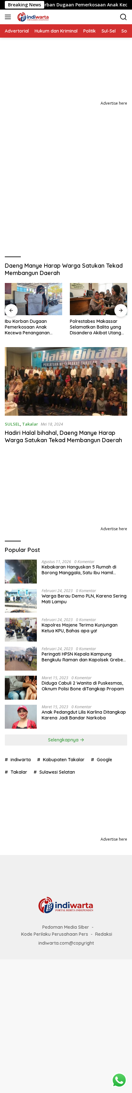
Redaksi (103, 934)
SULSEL (12, 424)
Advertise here (114, 103)
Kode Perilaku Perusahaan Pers (54, 934)
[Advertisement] (66, 175)
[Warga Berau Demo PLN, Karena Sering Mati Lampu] (21, 601)
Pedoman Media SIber (65, 927)
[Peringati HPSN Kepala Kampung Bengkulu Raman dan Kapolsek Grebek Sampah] (21, 659)
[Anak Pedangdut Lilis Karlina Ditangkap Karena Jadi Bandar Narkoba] (21, 717)
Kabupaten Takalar (64, 759)
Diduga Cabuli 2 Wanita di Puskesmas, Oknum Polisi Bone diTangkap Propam (83, 686)
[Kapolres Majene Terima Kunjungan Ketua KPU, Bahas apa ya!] (21, 630)
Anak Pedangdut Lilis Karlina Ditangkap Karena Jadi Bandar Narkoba (84, 715)
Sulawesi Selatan (57, 772)
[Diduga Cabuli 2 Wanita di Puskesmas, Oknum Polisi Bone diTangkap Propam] (21, 688)
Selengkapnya (64, 740)
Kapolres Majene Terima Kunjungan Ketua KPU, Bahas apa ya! (80, 628)
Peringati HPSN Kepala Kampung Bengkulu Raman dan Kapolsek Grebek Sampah (84, 657)
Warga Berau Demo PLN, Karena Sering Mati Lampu (84, 599)
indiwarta (21, 759)
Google (104, 759)
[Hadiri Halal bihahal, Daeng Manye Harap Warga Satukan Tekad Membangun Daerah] (66, 381)
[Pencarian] (123, 17)
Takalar (30, 424)
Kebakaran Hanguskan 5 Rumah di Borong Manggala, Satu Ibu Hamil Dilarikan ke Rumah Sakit (79, 570)
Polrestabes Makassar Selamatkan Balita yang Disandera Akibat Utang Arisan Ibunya (95, 327)
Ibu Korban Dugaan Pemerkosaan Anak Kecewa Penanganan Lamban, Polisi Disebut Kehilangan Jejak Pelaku (31, 327)
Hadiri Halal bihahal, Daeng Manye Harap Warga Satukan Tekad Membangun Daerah (64, 436)
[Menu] (9, 16)
